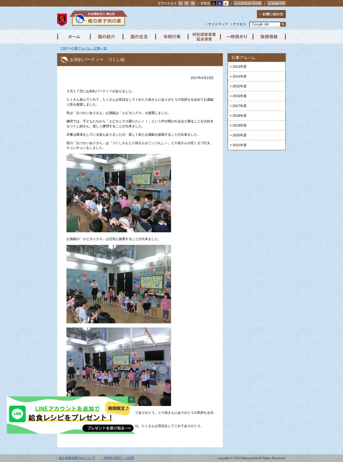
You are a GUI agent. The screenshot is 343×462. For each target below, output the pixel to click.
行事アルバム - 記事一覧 (89, 48)
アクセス (239, 24)
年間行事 (171, 37)
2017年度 (240, 106)
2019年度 (240, 125)
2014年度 (240, 76)
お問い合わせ (271, 14)
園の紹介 (106, 37)
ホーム (73, 37)
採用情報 (269, 37)
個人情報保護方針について (77, 458)
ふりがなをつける (248, 3)
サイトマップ (218, 24)
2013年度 (240, 66)
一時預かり (236, 37)
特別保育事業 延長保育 (204, 37)
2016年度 (240, 96)
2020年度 (240, 135)
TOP (64, 48)
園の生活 (138, 37)
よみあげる (276, 3)
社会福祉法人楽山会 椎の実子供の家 (97, 18)
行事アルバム (244, 58)
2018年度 (240, 115)
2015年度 (240, 86)
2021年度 (240, 145)
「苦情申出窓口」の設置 (117, 458)
